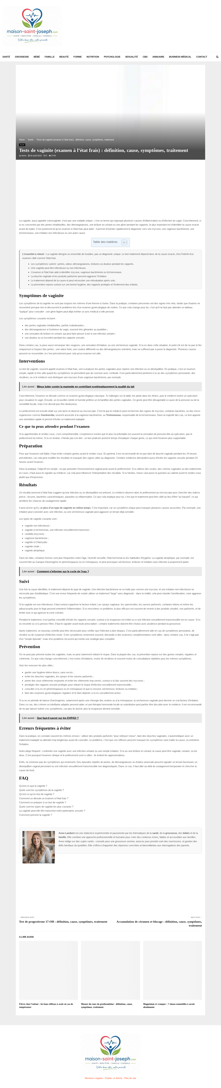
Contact (201, 56)
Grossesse (22, 56)
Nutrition (93, 56)
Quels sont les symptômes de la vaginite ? (41, 790)
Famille (50, 56)
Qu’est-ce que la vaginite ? (33, 785)
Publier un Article (113, 1078)
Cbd (145, 56)
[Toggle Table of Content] (122, 242)
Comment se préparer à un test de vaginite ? (42, 802)
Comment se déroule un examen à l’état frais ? (43, 798)
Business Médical (180, 56)
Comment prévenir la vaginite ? (35, 814)
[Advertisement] (160, 26)
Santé (6, 56)
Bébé (37, 56)
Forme (77, 56)
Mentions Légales (94, 1078)
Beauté (64, 56)
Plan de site (130, 1078)
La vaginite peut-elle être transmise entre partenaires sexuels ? (52, 810)
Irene (24, 156)
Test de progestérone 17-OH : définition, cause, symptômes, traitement (63, 921)
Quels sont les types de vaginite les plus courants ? (46, 806)
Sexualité (131, 56)
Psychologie (112, 56)
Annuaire (158, 56)
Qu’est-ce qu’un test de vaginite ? (36, 794)
